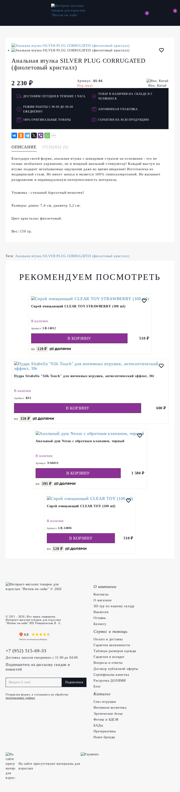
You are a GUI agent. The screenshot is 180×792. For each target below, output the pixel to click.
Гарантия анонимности (112, 645)
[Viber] (40, 135)
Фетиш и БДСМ (106, 719)
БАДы (98, 725)
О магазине (103, 600)
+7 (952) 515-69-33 (26, 650)
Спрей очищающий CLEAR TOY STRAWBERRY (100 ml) (78, 306)
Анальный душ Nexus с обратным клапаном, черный (80, 441)
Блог (97, 686)
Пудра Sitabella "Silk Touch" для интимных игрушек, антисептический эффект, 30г (84, 376)
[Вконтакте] (10, 636)
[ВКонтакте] (14, 135)
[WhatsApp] (47, 135)
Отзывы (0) (55, 147)
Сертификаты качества (111, 674)
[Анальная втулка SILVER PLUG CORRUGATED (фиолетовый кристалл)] (90, 45)
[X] (34, 135)
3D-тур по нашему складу (114, 606)
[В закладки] (161, 51)
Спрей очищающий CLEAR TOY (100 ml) (81, 506)
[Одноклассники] (21, 135)
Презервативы (105, 731)
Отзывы (100, 618)
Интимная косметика (110, 707)
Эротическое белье (108, 713)
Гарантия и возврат (109, 657)
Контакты (101, 594)
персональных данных (20, 697)
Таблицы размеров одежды (115, 651)
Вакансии (101, 612)
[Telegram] (27, 135)
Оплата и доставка (108, 639)
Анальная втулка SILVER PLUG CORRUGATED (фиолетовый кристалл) (72, 256)
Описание (24, 147)
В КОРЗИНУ (79, 338)
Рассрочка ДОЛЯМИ (110, 680)
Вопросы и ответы (108, 663)
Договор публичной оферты (116, 669)
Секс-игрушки (105, 701)
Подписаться (74, 682)
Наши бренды (104, 737)
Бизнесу (100, 624)
